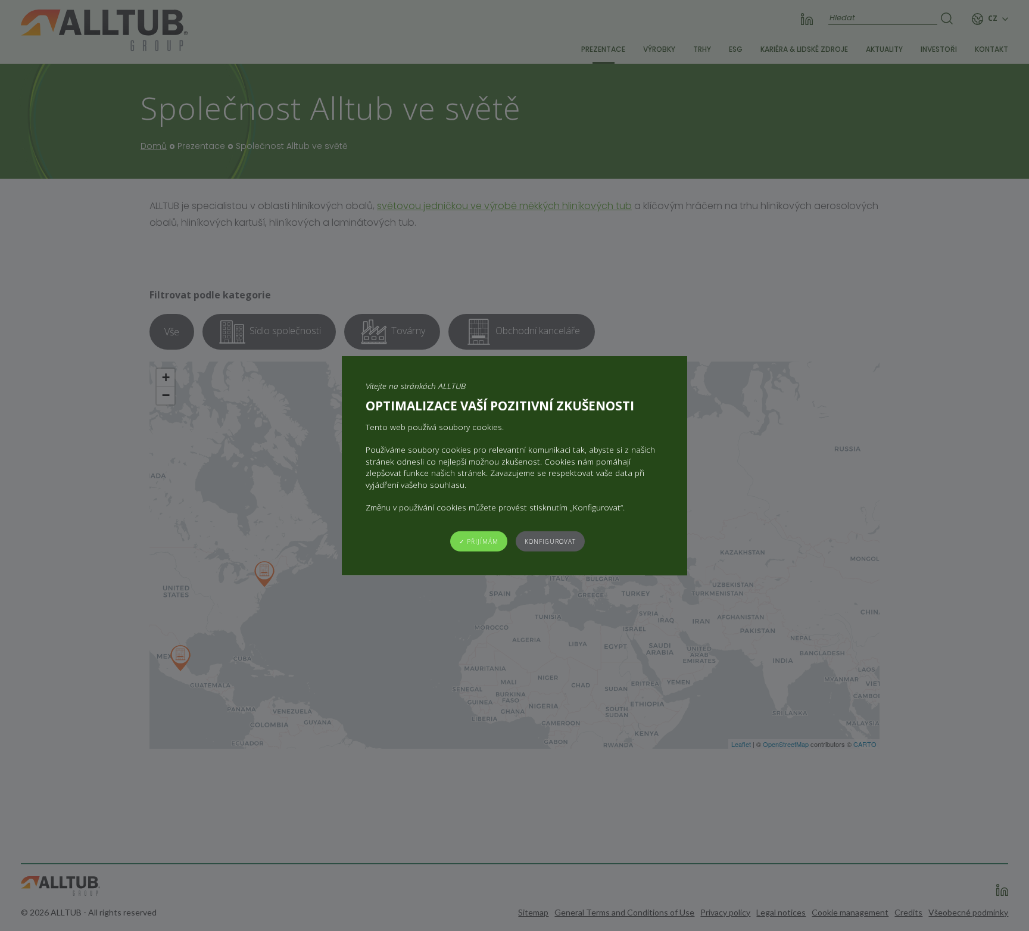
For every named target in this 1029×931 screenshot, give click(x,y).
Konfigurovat (550, 541)
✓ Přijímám (478, 541)
